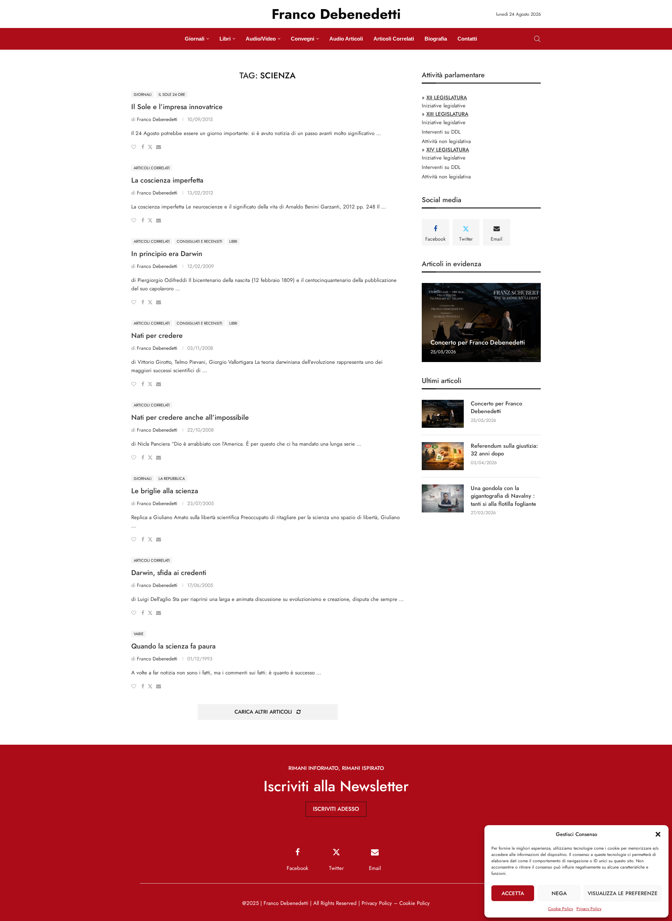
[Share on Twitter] (150, 146)
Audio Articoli (346, 39)
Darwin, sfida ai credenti (168, 573)
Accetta (513, 893)
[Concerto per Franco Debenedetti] (481, 322)
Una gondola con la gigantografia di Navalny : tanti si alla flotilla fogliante (503, 496)
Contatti (467, 39)
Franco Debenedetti (157, 119)
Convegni (302, 39)
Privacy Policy (588, 909)
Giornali (194, 39)
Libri (225, 39)
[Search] (537, 38)
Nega (559, 893)
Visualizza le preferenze (623, 893)
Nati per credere (157, 336)
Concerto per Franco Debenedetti (477, 342)
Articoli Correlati (393, 39)
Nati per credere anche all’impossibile (190, 417)
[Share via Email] (158, 146)
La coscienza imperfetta (167, 180)
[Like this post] (133, 146)
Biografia (436, 39)
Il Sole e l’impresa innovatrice (177, 107)
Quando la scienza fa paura (173, 646)
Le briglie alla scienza (164, 491)
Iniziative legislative (443, 105)
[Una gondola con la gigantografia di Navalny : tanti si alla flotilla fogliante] (443, 498)
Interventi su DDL (441, 132)
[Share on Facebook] (142, 146)
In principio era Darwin (166, 254)
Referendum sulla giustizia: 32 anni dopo (504, 450)
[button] (658, 834)
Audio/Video (261, 39)
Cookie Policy (560, 909)
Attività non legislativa (446, 141)
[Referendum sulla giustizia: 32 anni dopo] (443, 456)
